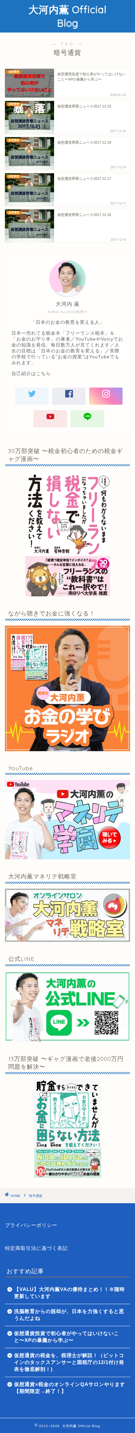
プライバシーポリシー (31, 1225)
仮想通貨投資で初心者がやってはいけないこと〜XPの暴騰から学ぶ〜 (66, 1336)
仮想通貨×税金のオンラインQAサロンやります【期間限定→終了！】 (69, 1387)
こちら (43, 373)
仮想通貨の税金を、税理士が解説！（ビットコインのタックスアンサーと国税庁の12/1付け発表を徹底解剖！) (69, 1362)
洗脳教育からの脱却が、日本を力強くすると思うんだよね (69, 1314)
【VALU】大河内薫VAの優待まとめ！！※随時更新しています (69, 1292)
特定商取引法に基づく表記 (36, 1248)
